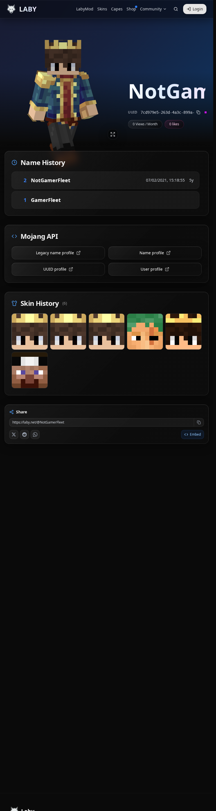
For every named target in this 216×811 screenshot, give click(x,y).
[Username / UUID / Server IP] (176, 9)
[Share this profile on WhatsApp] (35, 434)
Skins (102, 9)
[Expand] (113, 134)
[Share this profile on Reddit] (24, 434)
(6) (64, 303)
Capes (117, 9)
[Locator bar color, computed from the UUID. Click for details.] (205, 112)
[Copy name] (78, 180)
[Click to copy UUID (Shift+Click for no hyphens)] (198, 112)
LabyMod (84, 9)
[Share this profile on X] (13, 434)
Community (151, 9)
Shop (131, 9)
